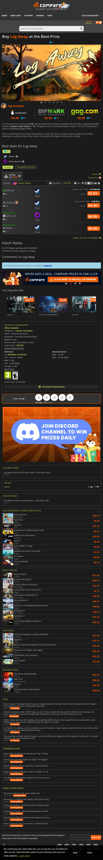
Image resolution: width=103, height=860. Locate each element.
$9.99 (93, 228)
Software (28, 15)
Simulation (28, 330)
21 (6, 231)
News (49, 15)
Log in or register (90, 15)
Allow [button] (89, 853)
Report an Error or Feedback (86, 238)
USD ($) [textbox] (67, 183)
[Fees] (89, 183)
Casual (18, 330)
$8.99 (93, 216)
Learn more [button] (24, 856)
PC (8, 151)
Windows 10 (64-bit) (17, 354)
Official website (11, 328)
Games (4, 15)
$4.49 (93, 205)
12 (6, 219)
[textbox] (22, 183)
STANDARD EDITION (26, 167)
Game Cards (15, 15)
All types (8, 167)
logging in (48, 265)
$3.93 (93, 193)
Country (6, 183)
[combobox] (29, 183)
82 (6, 194)
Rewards (40, 15)
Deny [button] (75, 853)
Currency (57, 183)
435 (6, 206)
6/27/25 (19, 345)
